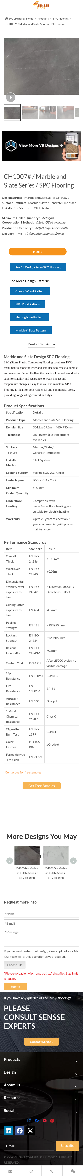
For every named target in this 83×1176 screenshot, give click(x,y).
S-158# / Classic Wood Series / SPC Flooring (56, 873)
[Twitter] (30, 1130)
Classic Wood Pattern (29, 291)
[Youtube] (45, 1121)
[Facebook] (37, 1121)
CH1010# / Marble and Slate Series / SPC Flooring (28, 873)
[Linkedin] (29, 1121)
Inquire (37, 251)
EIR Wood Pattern (27, 304)
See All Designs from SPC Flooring (38, 267)
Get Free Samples (41, 786)
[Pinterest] (53, 1121)
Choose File (14, 965)
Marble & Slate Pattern (30, 330)
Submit (15, 986)
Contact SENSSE (41, 1041)
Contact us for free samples (23, 772)
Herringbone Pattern (29, 317)
